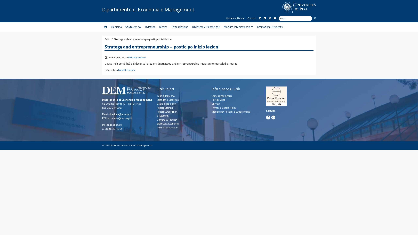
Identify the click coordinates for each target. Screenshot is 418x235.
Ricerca (163, 27)
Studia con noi (133, 27)
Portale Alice (218, 100)
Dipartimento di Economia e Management (148, 9)
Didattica (150, 27)
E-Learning (163, 116)
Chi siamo (116, 27)
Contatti (252, 18)
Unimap (215, 104)
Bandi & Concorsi (126, 70)
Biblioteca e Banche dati (206, 27)
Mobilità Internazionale (237, 27)
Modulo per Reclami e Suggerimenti (230, 112)
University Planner (235, 18)
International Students (270, 27)
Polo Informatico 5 (137, 57)
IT (315, 18)
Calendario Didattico (168, 100)
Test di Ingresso (166, 96)
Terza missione (179, 27)
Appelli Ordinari (165, 108)
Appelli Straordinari (167, 112)
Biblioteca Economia (168, 123)
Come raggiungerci (221, 96)
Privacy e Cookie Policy (223, 108)
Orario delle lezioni (167, 104)
